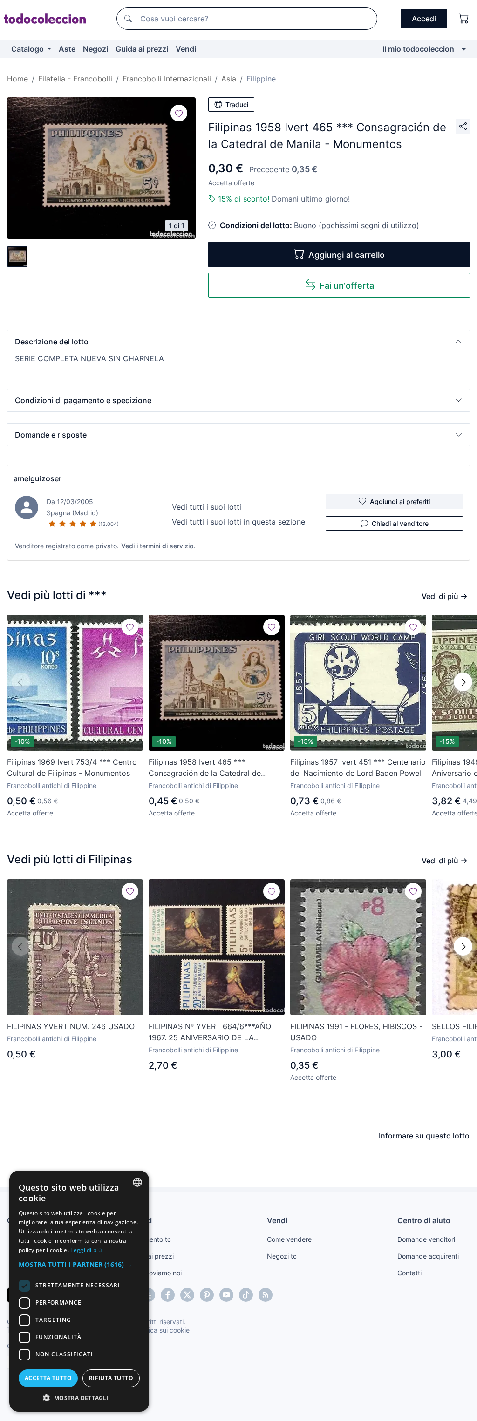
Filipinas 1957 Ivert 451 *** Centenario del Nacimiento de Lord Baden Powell (358, 767)
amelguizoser (37, 478)
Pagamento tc (149, 1239)
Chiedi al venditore (400, 523)
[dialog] (79, 1291)
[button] (238, 341)
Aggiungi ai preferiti (400, 501)
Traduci (236, 104)
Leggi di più (86, 1250)
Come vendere (289, 1239)
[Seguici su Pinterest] (207, 1295)
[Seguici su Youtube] (226, 1295)
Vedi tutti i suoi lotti (206, 507)
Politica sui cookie (163, 1330)
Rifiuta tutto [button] (111, 1378)
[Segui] (178, 113)
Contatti (409, 1273)
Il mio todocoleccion (418, 49)
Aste (67, 49)
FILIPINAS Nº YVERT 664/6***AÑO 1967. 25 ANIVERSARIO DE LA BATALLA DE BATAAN (210, 1032)
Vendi (186, 49)
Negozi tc (282, 1256)
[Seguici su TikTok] (246, 1295)
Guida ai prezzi (142, 49)
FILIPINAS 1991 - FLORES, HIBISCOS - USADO (356, 1032)
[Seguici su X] (187, 1295)
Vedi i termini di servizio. (158, 546)
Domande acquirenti (428, 1256)
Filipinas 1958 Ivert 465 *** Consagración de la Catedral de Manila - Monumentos (205, 768)
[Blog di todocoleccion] (266, 1295)
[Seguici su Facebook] (168, 1295)
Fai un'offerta (347, 285)
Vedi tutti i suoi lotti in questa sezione (238, 521)
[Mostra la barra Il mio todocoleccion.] (464, 49)
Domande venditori (426, 1239)
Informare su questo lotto (424, 1135)
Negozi (95, 49)
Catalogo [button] (28, 49)
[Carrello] (464, 19)
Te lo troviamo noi (155, 1273)
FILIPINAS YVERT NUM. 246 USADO (71, 1026)
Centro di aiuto (423, 1220)
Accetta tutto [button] (48, 1378)
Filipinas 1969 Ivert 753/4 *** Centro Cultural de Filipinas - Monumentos (72, 767)
